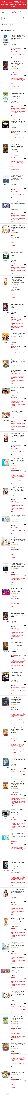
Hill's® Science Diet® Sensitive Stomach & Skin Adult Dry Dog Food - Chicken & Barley (18, 891)
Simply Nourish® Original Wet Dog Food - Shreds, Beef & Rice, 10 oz (18, 1045)
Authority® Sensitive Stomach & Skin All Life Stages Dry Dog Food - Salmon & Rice (18, 862)
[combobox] (13, 18)
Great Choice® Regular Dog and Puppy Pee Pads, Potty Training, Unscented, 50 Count (18, 835)
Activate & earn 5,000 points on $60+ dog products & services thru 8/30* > (13, 4)
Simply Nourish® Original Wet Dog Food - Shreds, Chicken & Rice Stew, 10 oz (18, 361)
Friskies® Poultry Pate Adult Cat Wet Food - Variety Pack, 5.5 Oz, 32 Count (18, 969)
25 (19, 1094)
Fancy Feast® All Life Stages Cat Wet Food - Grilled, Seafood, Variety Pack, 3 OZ (17, 944)
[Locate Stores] (21, 12)
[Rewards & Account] (8, 12)
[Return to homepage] (15, 12)
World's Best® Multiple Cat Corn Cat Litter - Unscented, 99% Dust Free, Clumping (17, 435)
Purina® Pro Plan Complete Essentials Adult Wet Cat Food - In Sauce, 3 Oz (18, 811)
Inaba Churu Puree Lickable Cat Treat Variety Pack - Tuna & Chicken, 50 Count (18, 920)
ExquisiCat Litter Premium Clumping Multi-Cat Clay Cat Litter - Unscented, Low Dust (18, 564)
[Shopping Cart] (24, 12)
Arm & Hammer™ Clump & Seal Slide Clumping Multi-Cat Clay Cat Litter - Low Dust (18, 121)
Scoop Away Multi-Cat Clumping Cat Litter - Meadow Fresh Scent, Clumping (18, 590)
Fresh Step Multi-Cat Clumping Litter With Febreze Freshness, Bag (18, 203)
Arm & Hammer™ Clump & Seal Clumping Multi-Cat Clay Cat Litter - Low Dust (18, 674)
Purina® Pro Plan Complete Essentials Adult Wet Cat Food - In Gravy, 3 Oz (18, 389)
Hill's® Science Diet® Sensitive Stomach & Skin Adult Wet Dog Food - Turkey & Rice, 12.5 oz (18, 489)
